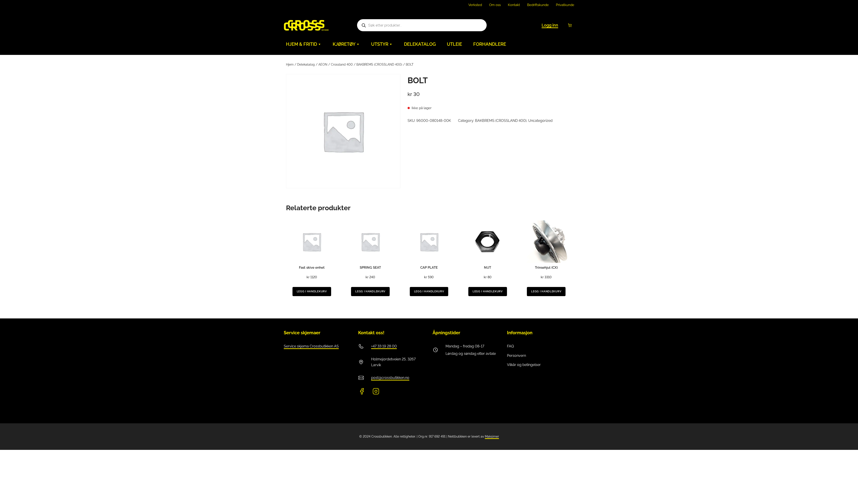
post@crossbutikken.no (390, 378)
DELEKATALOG (420, 44)
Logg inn (550, 25)
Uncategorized (540, 120)
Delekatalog (306, 64)
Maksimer (492, 436)
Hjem (290, 64)
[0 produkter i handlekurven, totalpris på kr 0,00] (569, 25)
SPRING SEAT (370, 268)
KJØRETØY (344, 44)
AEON (322, 64)
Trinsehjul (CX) (546, 268)
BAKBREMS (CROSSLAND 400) (379, 64)
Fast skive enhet (312, 268)
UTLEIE (454, 44)
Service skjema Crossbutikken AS (311, 346)
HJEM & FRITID (301, 44)
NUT (487, 268)
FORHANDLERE (489, 44)
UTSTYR (379, 44)
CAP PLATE (429, 268)
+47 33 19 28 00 (384, 346)
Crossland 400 (342, 64)
